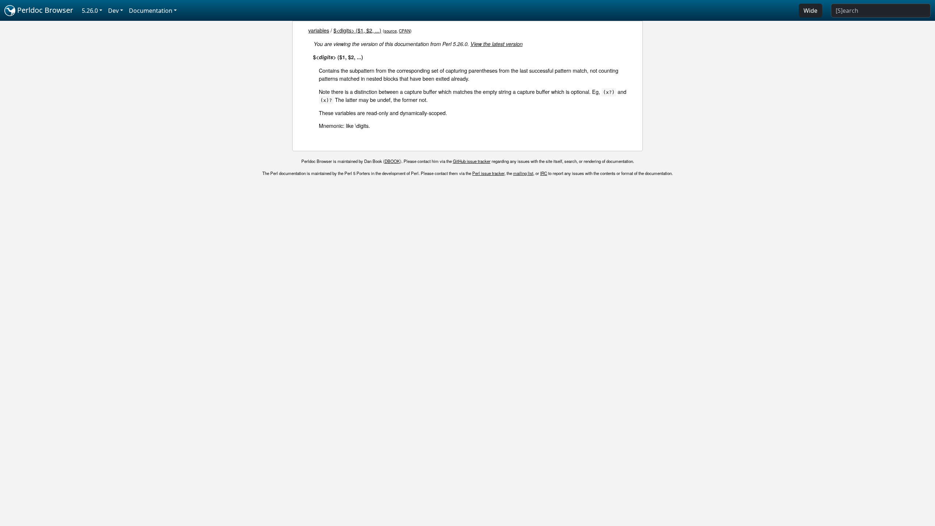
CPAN (404, 31)
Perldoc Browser (44, 10)
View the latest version (496, 43)
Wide (810, 11)
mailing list (523, 173)
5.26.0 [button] (90, 11)
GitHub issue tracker (472, 161)
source (390, 31)
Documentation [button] (150, 11)
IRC (543, 173)
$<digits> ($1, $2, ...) (357, 30)
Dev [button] (113, 11)
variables (318, 30)
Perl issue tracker (488, 173)
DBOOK (392, 161)
